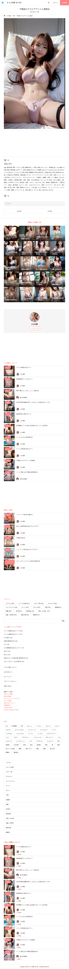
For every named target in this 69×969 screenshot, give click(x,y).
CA (6, 726)
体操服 (58, 607)
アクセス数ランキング (10, 667)
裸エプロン (29, 748)
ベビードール (37, 737)
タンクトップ (32, 730)
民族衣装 (30, 611)
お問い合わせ (7, 686)
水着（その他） (44, 611)
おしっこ (29, 726)
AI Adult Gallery (8, 707)
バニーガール (20, 733)
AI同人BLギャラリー (9, 703)
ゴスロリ (8, 730)
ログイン (55, 2)
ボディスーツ (49, 737)
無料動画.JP (7, 705)
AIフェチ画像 (7, 700)
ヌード (25, 607)
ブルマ (16, 737)
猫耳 (58, 745)
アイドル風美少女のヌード (11, 631)
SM (22, 726)
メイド (59, 737)
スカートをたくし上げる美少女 (12, 661)
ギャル (57, 726)
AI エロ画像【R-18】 (14, 2)
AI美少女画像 (7, 696)
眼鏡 (20, 748)
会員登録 (64, 2)
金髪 (44, 748)
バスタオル (9, 733)
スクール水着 (24, 603)
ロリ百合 (6, 637)
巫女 (31, 745)
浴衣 (46, 745)
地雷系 (8, 745)
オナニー (48, 726)
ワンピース (50, 741)
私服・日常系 (11, 615)
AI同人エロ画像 (8, 694)
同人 (59, 741)
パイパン (30, 733)
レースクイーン (20, 741)
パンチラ (40, 733)
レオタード (9, 741)
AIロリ (6, 651)
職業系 (36, 615)
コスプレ (10, 603)
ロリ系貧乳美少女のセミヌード (12, 648)
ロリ (5, 644)
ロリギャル (39, 741)
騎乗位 (8, 752)
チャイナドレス (11, 607)
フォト (9, 203)
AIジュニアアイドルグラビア (12, 698)
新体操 (39, 745)
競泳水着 (25, 615)
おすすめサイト (8, 672)
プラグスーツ (25, 737)
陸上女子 (52, 748)
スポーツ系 (38, 603)
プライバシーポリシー (10, 681)
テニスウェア (44, 730)
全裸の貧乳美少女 (9, 641)
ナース (54, 730)
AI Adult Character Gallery (11, 709)
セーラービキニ (19, 730)
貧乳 (37, 748)
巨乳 (24, 745)
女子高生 (16, 745)
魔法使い (16, 752)
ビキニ (36, 607)
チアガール (52, 603)
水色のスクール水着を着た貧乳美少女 (14, 658)
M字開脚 (14, 726)
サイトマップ (7, 676)
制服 (9, 611)
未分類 (19, 611)
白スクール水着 (10, 748)
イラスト (39, 726)
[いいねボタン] (5, 160)
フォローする (35, 328)
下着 (38, 12)
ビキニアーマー (51, 733)
